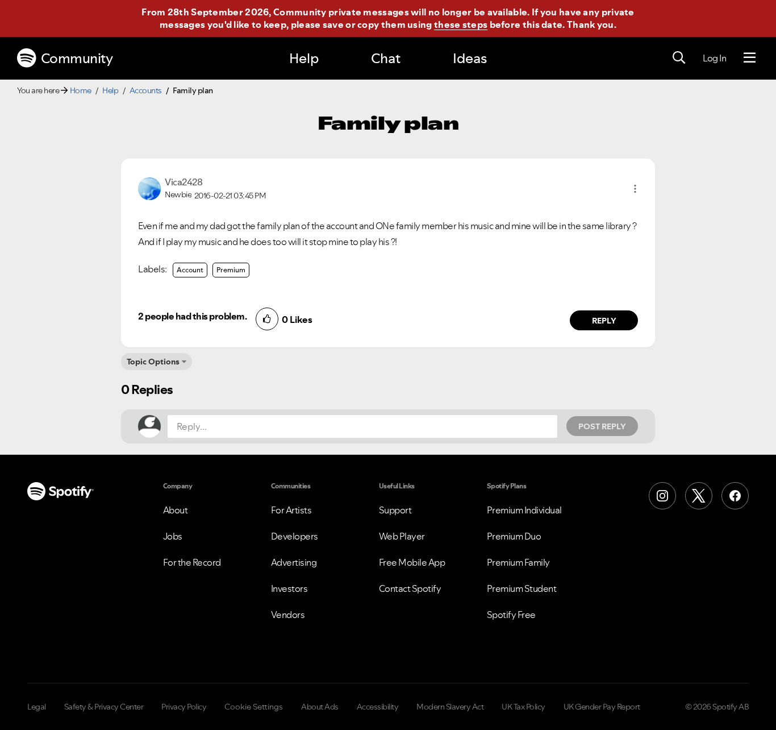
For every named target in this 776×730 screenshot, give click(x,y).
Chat (385, 58)
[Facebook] (735, 495)
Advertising (294, 562)
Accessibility (378, 707)
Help (304, 58)
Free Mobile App (412, 562)
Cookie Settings (253, 707)
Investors (289, 588)
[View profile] (149, 187)
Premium (230, 270)
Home (80, 90)
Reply (604, 320)
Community (77, 58)
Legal (36, 707)
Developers (294, 536)
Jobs (172, 536)
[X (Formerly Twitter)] (698, 495)
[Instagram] (662, 495)
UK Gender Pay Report (602, 707)
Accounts (146, 90)
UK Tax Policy (523, 707)
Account (190, 270)
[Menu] (749, 58)
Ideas (470, 58)
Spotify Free (511, 614)
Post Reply (602, 426)
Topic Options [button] (153, 361)
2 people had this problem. (192, 316)
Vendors (288, 614)
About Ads (320, 707)
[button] (635, 188)
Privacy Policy (183, 707)
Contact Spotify (410, 588)
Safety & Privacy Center (104, 707)
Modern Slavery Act (449, 707)
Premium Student (522, 588)
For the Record (192, 562)
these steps (460, 24)
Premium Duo (514, 536)
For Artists (291, 510)
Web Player (402, 536)
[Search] (679, 58)
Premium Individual (524, 510)
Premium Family (518, 562)
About (175, 510)
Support (395, 510)
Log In (714, 58)
